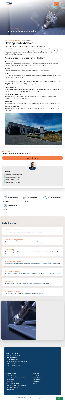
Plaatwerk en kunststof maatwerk (16, 385)
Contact (35, 383)
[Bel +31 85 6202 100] (61, 398)
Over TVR (36, 376)
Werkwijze (36, 381)
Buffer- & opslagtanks (12, 376)
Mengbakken (10, 381)
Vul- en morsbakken (12, 387)
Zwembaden (10, 389)
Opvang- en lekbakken (12, 383)
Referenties (36, 380)
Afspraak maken (32, 158)
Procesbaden (10, 380)
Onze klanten (37, 378)
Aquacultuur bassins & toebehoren (16, 378)
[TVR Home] (9, 3)
